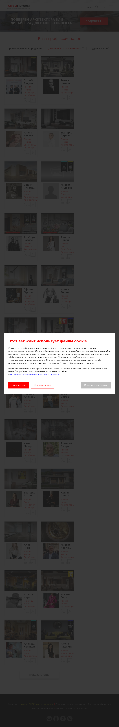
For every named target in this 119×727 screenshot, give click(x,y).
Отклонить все (42, 385)
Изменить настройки (95, 385)
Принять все (18, 385)
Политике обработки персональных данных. (35, 374)
